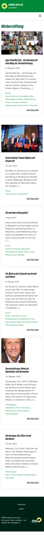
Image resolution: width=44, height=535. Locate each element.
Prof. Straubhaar (11, 325)
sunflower (18, 520)
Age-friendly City (12, 96)
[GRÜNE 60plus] (4, 6)
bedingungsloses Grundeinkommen (18, 319)
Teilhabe (21, 255)
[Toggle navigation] (40, 16)
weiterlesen (33, 110)
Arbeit (8, 316)
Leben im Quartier (12, 102)
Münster (24, 102)
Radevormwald (11, 105)
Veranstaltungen (12, 414)
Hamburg (12, 8)
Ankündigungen (11, 405)
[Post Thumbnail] (22, 42)
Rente (21, 325)
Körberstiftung (30, 99)
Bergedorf (26, 249)
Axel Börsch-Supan (19, 316)
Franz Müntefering (23, 408)
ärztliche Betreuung (13, 249)
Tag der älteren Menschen (28, 105)
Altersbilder (24, 96)
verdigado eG (15, 523)
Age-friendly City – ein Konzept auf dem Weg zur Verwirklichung (21, 62)
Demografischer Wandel (14, 99)
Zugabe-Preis (23, 194)
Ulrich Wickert (24, 411)
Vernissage (10, 478)
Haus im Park (29, 252)
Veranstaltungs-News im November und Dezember (17, 370)
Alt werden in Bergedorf (16, 212)
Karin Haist (21, 322)
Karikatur (20, 475)
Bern (32, 96)
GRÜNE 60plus (15, 4)
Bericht (8, 93)
